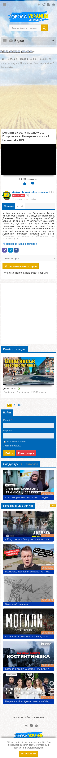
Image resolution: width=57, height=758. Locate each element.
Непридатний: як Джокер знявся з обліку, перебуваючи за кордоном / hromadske (29, 701)
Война (33, 199)
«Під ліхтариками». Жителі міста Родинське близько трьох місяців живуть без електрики (29, 497)
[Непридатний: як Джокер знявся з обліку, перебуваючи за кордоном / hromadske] (28, 687)
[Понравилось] (24, 183)
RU (9, 405)
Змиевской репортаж (16, 604)
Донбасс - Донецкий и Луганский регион (30, 192)
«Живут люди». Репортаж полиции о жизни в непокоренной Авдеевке (29, 539)
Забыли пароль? (12, 445)
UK (20, 405)
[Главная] (3, 59)
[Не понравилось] (32, 183)
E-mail (6, 420)
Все (53, 506)
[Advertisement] (28, 100)
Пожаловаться (22, 206)
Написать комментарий (22, 266)
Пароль (7, 430)
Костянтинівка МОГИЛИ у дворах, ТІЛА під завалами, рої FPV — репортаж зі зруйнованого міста (29, 636)
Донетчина (9, 388)
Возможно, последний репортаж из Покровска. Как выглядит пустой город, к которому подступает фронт (29, 571)
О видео (10, 206)
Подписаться (18, 195)
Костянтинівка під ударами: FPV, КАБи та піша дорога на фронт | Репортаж (29, 669)
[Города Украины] (28, 16)
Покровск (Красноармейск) (21, 243)
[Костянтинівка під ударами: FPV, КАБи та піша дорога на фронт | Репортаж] (28, 655)
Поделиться (17, 206)
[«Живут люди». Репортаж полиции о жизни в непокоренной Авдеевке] (28, 525)
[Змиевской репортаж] (28, 590)
